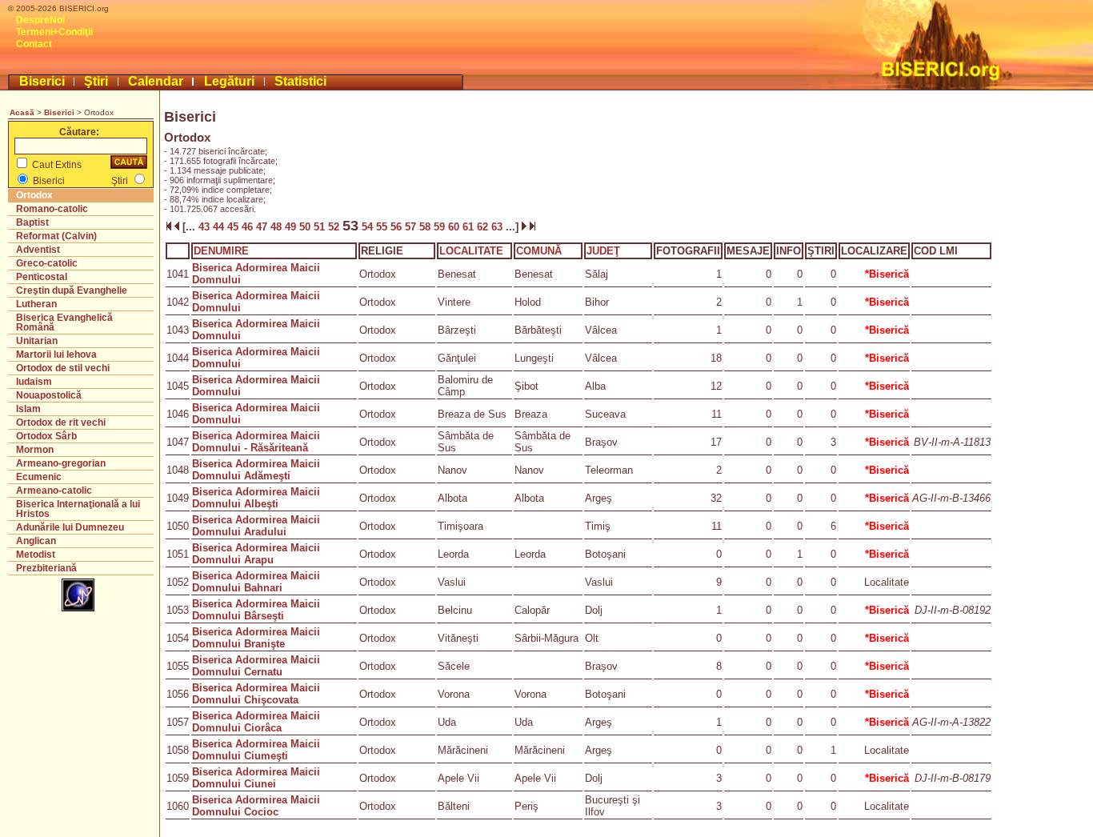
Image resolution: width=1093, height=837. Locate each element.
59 (441, 227)
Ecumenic (39, 477)
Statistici (300, 81)
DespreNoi (40, 20)
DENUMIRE (221, 251)
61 (469, 227)
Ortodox (34, 195)
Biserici (42, 81)
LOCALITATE (471, 251)
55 (383, 227)
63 (498, 227)
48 (277, 227)
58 (426, 227)
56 (397, 227)
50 (306, 227)
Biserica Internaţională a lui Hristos (78, 509)
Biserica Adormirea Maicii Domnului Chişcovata (256, 694)
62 (484, 227)
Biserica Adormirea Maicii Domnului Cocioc (256, 806)
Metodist (35, 554)
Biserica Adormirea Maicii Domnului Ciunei (256, 778)
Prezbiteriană (46, 568)
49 (292, 227)
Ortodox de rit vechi (61, 422)
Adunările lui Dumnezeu (70, 527)
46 (249, 227)
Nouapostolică (49, 395)
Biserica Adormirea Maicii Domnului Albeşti (256, 498)
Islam (28, 409)
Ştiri (96, 81)
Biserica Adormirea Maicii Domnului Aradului (256, 526)
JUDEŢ (603, 251)
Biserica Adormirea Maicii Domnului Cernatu (256, 666)
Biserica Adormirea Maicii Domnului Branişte (256, 638)
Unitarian (37, 341)
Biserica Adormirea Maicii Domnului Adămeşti (256, 470)
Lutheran (36, 304)
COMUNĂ (539, 251)
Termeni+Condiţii (54, 32)
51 (321, 227)
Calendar (155, 81)
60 (455, 227)
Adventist (38, 249)
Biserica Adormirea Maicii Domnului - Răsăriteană (256, 442)
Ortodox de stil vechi (63, 368)
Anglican (36, 541)
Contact (34, 44)
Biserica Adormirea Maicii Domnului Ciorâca (256, 722)
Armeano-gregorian (61, 463)
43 (204, 227)
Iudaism (34, 381)
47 (263, 227)
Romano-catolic (52, 209)
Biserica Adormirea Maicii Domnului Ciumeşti (256, 750)
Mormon (35, 450)
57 (412, 227)
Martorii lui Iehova (56, 354)
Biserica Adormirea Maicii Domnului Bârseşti (256, 610)
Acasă (22, 112)
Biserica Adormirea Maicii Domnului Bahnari (256, 582)
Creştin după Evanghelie (71, 290)
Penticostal (41, 277)
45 (234, 227)
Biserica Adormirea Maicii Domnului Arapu (256, 554)
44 (220, 227)
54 (367, 227)
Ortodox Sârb (46, 436)
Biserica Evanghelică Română (64, 322)
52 (335, 227)
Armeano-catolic (54, 490)
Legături (229, 81)
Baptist (32, 222)
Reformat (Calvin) (56, 236)
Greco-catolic (47, 263)
